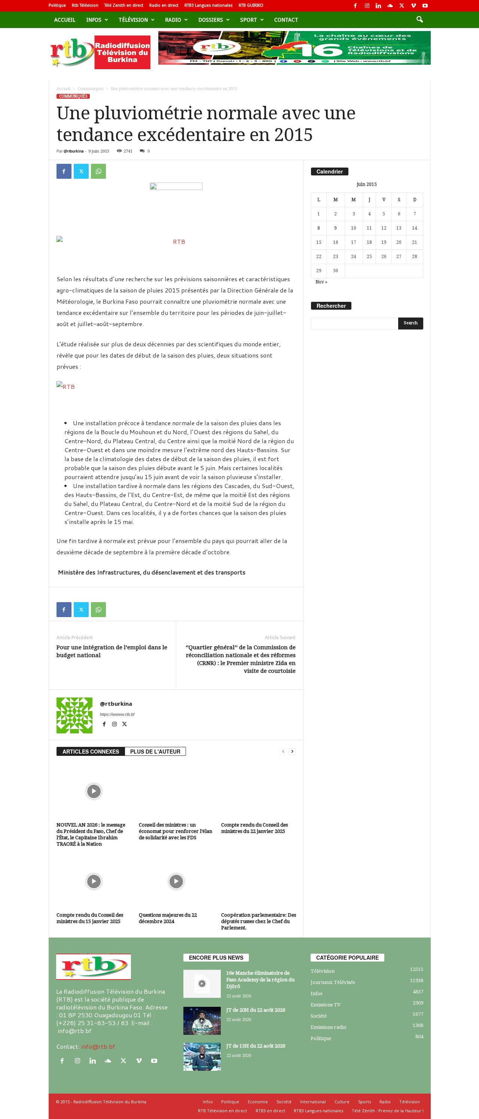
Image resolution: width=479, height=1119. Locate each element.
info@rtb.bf (98, 1046)
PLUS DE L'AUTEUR (155, 751)
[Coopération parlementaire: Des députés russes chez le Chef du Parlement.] (258, 881)
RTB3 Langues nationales (208, 5)
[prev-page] (283, 751)
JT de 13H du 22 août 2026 (255, 1046)
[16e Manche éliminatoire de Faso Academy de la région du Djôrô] (202, 984)
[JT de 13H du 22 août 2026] (202, 1057)
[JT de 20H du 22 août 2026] (202, 1021)
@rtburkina (74, 151)
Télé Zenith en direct (123, 5)
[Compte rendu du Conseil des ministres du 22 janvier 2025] (258, 791)
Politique (57, 5)
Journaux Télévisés (333, 982)
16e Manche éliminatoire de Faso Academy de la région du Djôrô (260, 979)
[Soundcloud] (390, 6)
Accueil (64, 20)
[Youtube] (425, 6)
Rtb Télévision (85, 5)
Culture (342, 1101)
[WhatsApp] (98, 171)
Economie (258, 1101)
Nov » (321, 282)
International (313, 1101)
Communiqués (90, 89)
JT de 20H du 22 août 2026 (255, 1010)
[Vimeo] (413, 6)
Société (319, 1016)
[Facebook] (355, 6)
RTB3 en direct (270, 1110)
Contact (286, 20)
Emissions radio (329, 1027)
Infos (93, 20)
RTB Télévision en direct (222, 1110)
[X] (401, 6)
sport (248, 20)
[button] (419, 20)
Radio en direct (164, 5)
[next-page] (292, 751)
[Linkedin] (378, 6)
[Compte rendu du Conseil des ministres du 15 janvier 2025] (94, 881)
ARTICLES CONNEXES (90, 751)
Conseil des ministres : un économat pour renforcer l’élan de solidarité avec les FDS (175, 831)
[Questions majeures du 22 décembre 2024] (176, 881)
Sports (364, 1101)
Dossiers (210, 20)
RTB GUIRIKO (251, 5)
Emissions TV (326, 1005)
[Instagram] (367, 6)
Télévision (133, 20)
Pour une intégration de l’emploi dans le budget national (112, 651)
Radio (173, 20)
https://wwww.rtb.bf (117, 714)
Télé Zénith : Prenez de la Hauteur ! (388, 1110)
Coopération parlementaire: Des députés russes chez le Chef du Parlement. (258, 921)
